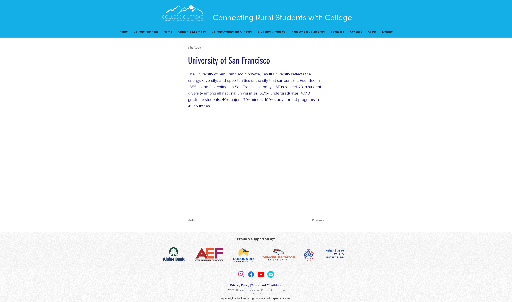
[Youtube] (261, 274)
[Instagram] (241, 274)
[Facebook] (251, 274)
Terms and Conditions (266, 285)
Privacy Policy (239, 285)
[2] (271, 274)
